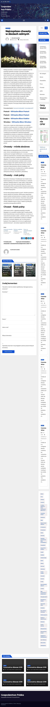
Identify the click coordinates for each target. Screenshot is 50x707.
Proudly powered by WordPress (7, 703)
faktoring (42, 535)
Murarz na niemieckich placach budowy (28, 231)
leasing (42, 588)
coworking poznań (43, 514)
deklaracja (43, 517)
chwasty (21, 39)
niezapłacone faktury (43, 600)
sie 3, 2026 (6, 669)
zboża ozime (26, 39)
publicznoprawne (44, 614)
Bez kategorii (43, 73)
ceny (42, 496)
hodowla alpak (43, 557)
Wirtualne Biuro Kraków (20, 118)
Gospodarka (43, 80)
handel (42, 552)
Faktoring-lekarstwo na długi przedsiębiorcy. (43, 540)
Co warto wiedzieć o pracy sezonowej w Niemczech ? (43, 508)
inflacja (42, 563)
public (41, 91)
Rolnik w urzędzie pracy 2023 (6, 268)
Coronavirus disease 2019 (12, 667)
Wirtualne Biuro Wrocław (21, 122)
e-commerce (43, 527)
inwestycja (43, 569)
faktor (42, 532)
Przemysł (42, 87)
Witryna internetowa (6, 335)
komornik (42, 576)
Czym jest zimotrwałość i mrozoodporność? (23, 108)
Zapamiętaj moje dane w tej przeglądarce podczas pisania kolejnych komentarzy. (18, 346)
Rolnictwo (8, 28)
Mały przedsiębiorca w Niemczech (43, 593)
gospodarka (43, 545)
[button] (45, 20)
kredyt (42, 581)
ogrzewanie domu (43, 604)
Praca (41, 84)
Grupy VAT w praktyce (43, 549)
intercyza (42, 566)
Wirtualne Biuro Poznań (20, 111)
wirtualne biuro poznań (43, 632)
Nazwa (4, 319)
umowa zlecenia (42, 625)
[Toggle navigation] (24, 20)
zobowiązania (43, 645)
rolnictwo (42, 621)
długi (42, 520)
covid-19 (42, 502)
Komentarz (5, 291)
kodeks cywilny (42, 572)
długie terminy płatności (43, 524)
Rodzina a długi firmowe (43, 618)
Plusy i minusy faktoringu (43, 611)
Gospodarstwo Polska (12, 695)
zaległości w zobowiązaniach (44, 636)
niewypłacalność (44, 596)
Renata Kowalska (16, 38)
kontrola (42, 578)
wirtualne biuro (43, 628)
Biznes (41, 77)
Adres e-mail (5, 327)
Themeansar (3, 704)
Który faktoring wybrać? (43, 585)
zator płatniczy (43, 639)
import (42, 560)
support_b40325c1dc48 (16, 669)
